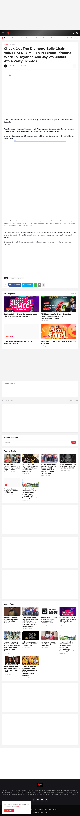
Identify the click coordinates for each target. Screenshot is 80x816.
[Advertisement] (40, 15)
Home (6, 45)
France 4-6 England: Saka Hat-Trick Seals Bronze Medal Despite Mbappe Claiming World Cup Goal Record (12, 646)
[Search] (77, 33)
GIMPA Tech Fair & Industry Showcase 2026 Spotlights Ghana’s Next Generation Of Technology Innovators (30, 493)
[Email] (39, 285)
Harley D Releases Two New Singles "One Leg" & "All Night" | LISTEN (68, 466)
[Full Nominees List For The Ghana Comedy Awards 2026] (30, 635)
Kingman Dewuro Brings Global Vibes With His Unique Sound (11, 620)
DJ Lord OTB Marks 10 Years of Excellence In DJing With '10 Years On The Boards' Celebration (30, 468)
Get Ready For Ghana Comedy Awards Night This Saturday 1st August (20, 315)
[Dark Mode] (73, 33)
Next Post (73, 400)
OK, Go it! (9, 810)
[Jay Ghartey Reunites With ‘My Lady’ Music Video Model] (49, 635)
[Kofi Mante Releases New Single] (12, 660)
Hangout (13, 45)
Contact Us (53, 809)
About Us (32, 809)
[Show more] (43, 285)
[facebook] (33, 800)
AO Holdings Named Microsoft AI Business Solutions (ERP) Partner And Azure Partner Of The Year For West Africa (48, 469)
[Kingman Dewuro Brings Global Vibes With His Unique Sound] (12, 611)
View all (73, 293)
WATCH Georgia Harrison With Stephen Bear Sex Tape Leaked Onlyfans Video (12, 467)
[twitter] (38, 800)
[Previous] (75, 38)
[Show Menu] (2, 33)
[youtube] (42, 800)
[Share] (74, 66)
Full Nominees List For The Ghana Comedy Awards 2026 (30, 643)
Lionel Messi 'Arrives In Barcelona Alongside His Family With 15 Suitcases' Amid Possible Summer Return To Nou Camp (42, 38)
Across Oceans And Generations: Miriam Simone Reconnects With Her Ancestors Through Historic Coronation (29, 671)
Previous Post (8, 400)
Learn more (19, 806)
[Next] (77, 38)
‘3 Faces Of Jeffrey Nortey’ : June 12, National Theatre (19, 342)
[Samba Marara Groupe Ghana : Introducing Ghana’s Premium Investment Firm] (49, 611)
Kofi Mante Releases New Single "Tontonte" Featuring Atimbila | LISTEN (12, 669)
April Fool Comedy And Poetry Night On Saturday (58, 342)
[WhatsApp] (35, 285)
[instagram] (46, 800)
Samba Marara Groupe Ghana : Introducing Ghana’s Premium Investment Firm (49, 620)
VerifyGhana (44, 812)
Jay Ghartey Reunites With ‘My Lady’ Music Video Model (48, 643)
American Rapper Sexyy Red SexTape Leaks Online (11, 490)
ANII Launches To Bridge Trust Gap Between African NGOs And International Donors (56, 316)
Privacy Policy (42, 809)
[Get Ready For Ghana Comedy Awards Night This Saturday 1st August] (68, 611)
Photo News (19, 278)
